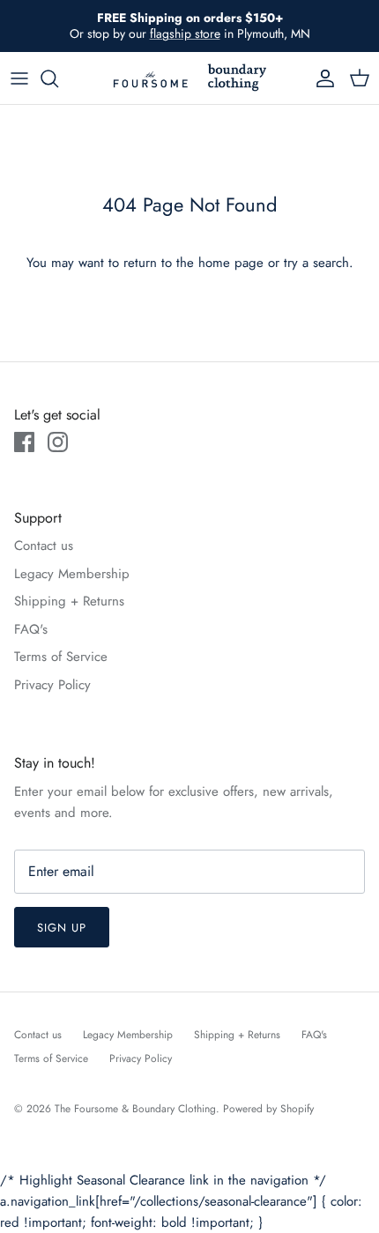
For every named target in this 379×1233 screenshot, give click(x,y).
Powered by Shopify (268, 1109)
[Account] (320, 78)
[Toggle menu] (19, 78)
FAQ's (31, 629)
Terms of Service (61, 656)
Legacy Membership (72, 573)
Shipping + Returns (69, 601)
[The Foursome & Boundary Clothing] (189, 78)
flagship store (185, 33)
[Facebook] (24, 442)
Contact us (43, 545)
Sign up (61, 927)
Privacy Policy (52, 684)
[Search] (58, 78)
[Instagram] (58, 442)
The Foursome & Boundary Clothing (135, 1109)
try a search (316, 262)
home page (231, 262)
